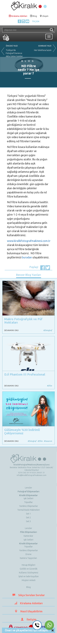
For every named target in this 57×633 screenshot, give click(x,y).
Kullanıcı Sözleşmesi (28, 572)
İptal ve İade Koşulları (29, 576)
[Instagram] (23, 21)
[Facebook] (19, 21)
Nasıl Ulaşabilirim (31, 611)
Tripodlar (28, 502)
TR (33, 21)
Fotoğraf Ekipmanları (28, 491)
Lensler (28, 487)
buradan (27, 257)
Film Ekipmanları (28, 532)
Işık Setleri (28, 498)
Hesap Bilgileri (28, 565)
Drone (28, 554)
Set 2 (28, 517)
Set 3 (28, 521)
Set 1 (28, 513)
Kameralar (28, 536)
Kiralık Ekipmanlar (28, 495)
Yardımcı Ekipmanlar (28, 506)
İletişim (31, 619)
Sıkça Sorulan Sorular (31, 595)
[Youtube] (27, 21)
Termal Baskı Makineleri (28, 510)
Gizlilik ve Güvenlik (28, 569)
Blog (28, 587)
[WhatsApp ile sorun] (49, 625)
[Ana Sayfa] (28, 5)
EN (37, 21)
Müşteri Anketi (28, 580)
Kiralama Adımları (31, 603)
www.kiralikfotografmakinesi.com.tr (28, 240)
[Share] (42, 267)
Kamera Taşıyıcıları (28, 558)
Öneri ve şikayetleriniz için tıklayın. (26, 630)
